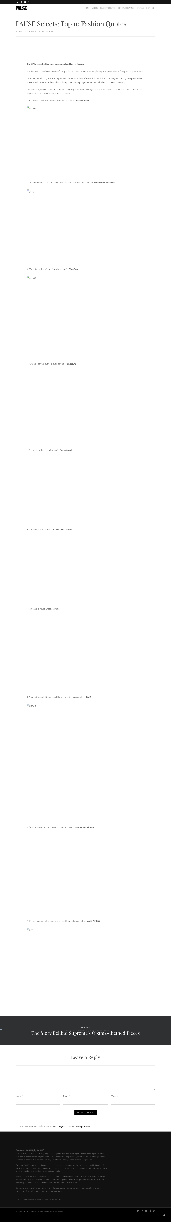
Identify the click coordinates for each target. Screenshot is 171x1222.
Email (66, 1096)
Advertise (29, 1199)
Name (19, 1096)
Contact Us (56, 1199)
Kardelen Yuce (22, 31)
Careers (37, 1199)
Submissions (46, 1199)
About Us (20, 1199)
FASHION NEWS (47, 31)
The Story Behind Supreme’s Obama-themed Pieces (85, 1030)
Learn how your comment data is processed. (71, 1126)
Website (114, 1096)
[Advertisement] (54, 54)
